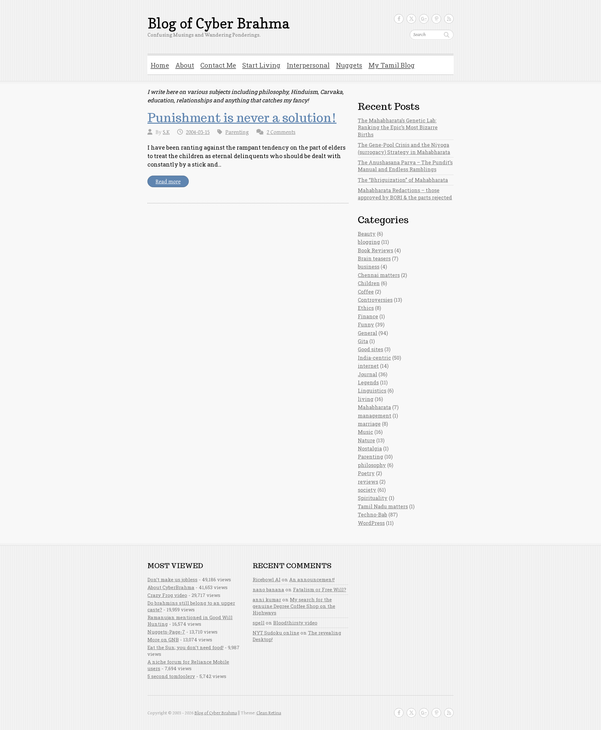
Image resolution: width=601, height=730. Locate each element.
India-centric (374, 357)
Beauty (367, 233)
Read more (168, 181)
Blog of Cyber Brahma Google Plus (424, 18)
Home (160, 65)
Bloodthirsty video (295, 622)
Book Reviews (375, 250)
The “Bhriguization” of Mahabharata (403, 180)
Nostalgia (370, 448)
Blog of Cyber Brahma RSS (449, 18)
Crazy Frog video (167, 595)
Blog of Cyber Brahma (218, 23)
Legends (368, 382)
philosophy (372, 465)
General (367, 333)
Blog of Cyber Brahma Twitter (411, 18)
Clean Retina (268, 713)
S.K (166, 132)
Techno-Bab (372, 514)
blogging (369, 242)
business (368, 266)
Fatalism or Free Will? (319, 589)
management (374, 415)
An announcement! (312, 579)
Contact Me (218, 65)
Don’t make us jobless (172, 579)
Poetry (366, 473)
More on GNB (163, 639)
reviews (368, 481)
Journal (367, 374)
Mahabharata (374, 407)
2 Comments (281, 132)
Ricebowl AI (266, 579)
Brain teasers (374, 258)
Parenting (237, 132)
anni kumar (267, 599)
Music (365, 432)
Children (369, 283)
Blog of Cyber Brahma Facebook (398, 18)
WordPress (371, 523)
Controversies (375, 299)
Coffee (366, 291)
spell (259, 622)
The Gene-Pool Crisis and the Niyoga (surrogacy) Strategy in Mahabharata (404, 148)
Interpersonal (308, 65)
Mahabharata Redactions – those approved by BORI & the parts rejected (405, 193)
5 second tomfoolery (171, 676)
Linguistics (372, 390)
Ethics (366, 308)
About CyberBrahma (170, 587)
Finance (368, 316)
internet (368, 365)
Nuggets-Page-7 (166, 632)
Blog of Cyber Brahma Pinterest (436, 18)
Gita (363, 341)
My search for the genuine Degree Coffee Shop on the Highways (294, 606)
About (184, 65)
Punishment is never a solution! (241, 118)
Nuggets (349, 65)
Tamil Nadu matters (383, 506)
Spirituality (373, 498)
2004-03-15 (198, 132)
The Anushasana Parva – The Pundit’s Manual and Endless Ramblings (405, 165)
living (365, 399)
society (367, 489)
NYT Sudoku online (276, 633)
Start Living (261, 65)
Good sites (370, 349)
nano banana (268, 589)
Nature (366, 440)
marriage (369, 423)
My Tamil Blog (391, 65)
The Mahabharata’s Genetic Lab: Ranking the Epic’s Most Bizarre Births (398, 127)
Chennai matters (379, 275)
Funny (366, 324)
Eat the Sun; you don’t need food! (185, 647)
